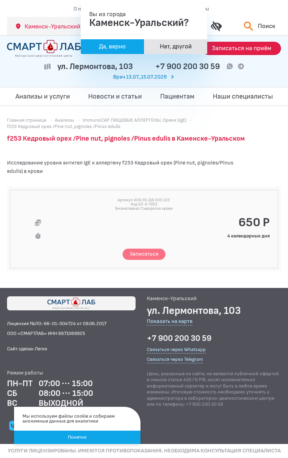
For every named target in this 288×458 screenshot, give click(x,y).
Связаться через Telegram (175, 359)
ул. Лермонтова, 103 (95, 66)
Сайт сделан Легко (27, 349)
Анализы (64, 120)
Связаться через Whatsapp (176, 349)
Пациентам (177, 96)
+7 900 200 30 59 (187, 66)
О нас (80, 9)
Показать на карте (169, 322)
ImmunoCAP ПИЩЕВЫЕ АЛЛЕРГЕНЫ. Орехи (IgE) (134, 120)
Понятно (77, 437)
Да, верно (112, 46)
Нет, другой (176, 46)
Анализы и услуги (42, 96)
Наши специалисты (243, 96)
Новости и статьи (115, 96)
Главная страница (26, 120)
